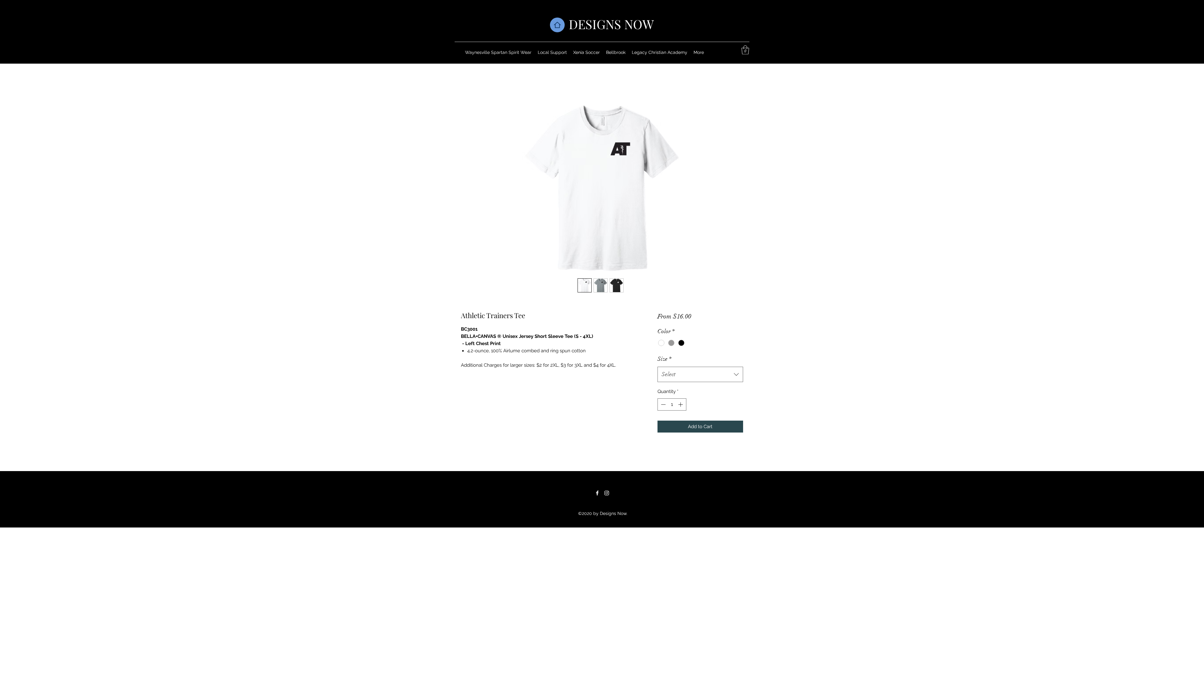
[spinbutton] (672, 404)
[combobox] (700, 374)
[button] (745, 50)
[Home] (557, 25)
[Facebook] (597, 493)
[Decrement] (662, 404)
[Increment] (681, 404)
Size (664, 358)
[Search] (749, 31)
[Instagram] (607, 493)
